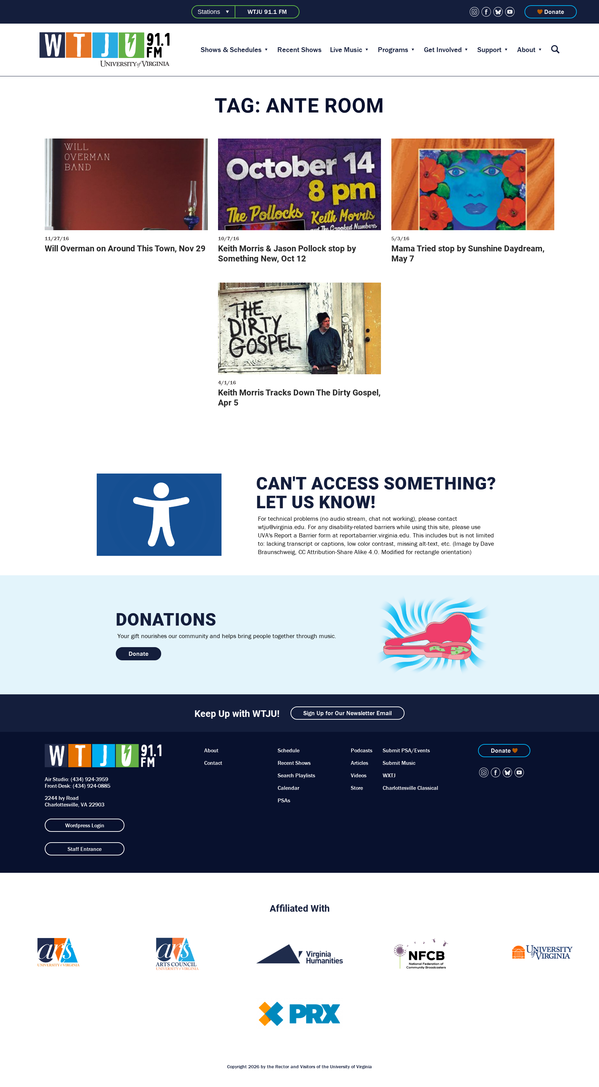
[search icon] (555, 50)
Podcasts (361, 750)
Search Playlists (296, 775)
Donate (554, 12)
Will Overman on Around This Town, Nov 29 (125, 248)
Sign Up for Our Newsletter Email (347, 713)
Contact (213, 762)
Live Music (346, 49)
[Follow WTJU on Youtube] (510, 12)
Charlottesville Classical (410, 787)
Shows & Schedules (231, 49)
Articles (359, 762)
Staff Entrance (85, 848)
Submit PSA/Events (406, 750)
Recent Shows (299, 49)
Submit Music (399, 762)
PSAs (284, 800)
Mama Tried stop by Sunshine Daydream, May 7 (468, 253)
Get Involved (443, 49)
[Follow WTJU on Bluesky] (498, 12)
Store (357, 787)
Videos (358, 775)
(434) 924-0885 (91, 785)
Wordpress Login (84, 825)
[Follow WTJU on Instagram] (474, 12)
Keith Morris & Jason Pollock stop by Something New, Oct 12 (287, 253)
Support (489, 49)
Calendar (288, 787)
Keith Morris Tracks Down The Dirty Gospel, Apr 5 (299, 397)
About (526, 49)
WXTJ (389, 775)
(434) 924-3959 (89, 779)
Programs (393, 49)
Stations (209, 11)
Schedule (289, 750)
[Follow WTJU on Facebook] (486, 12)
